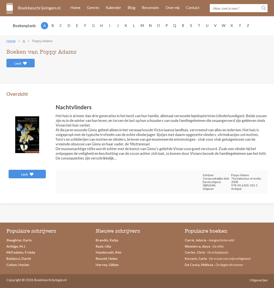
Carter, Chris (195, 252)
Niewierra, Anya (197, 246)
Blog (131, 7)
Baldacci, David (18, 258)
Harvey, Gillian (107, 265)
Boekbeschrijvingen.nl (39, 7)
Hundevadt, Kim (108, 252)
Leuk (18, 63)
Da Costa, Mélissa (199, 265)
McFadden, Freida (20, 252)
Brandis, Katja (107, 240)
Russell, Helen (107, 258)
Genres (93, 7)
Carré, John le (195, 240)
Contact (193, 7)
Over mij (172, 7)
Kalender (113, 7)
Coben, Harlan (17, 265)
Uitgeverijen (258, 280)
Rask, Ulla (103, 246)
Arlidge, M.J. (16, 246)
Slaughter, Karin (19, 240)
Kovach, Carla (196, 258)
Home (75, 7)
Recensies (150, 7)
